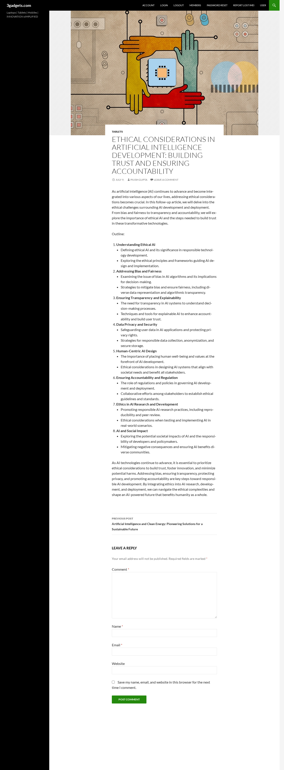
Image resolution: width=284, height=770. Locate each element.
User (263, 5)
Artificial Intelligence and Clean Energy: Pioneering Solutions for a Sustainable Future (157, 524)
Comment (120, 569)
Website (118, 663)
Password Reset (217, 5)
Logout (179, 5)
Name (117, 626)
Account (148, 5)
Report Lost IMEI (243, 5)
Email (117, 645)
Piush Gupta (138, 179)
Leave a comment (166, 179)
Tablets (117, 131)
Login (164, 5)
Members (195, 5)
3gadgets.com (19, 5)
